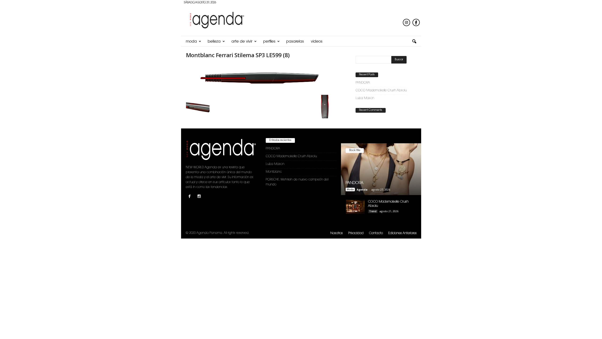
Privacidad (356, 233)
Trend (372, 211)
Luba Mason (365, 98)
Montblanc (274, 171)
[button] (414, 41)
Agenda (362, 189)
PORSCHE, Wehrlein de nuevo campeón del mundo (297, 182)
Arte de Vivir (241, 42)
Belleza (214, 42)
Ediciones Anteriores (402, 233)
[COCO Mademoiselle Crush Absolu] (355, 207)
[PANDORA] (381, 169)
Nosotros (336, 233)
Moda (191, 42)
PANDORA (363, 82)
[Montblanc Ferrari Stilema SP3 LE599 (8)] (261, 78)
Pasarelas (295, 42)
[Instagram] (199, 197)
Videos (316, 42)
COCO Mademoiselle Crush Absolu (381, 90)
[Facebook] (190, 197)
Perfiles (269, 42)
